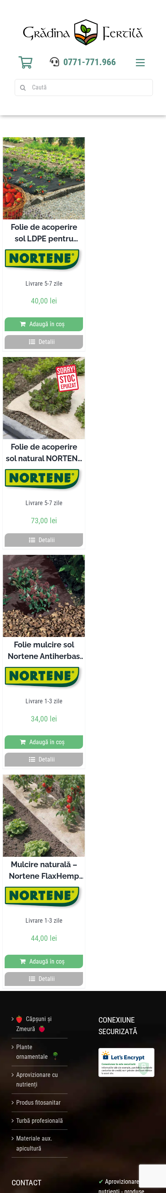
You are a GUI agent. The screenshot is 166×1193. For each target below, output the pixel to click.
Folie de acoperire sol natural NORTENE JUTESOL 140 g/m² (44, 458)
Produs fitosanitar (38, 1102)
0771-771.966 (89, 62)
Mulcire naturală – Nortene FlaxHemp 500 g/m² (44, 876)
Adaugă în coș (46, 324)
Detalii (47, 341)
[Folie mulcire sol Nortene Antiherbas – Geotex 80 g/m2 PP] (44, 596)
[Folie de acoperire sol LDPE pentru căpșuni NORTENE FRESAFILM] (44, 178)
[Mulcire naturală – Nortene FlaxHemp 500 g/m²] (44, 816)
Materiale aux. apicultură (34, 1143)
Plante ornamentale (32, 1052)
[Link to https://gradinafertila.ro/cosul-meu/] (25, 62)
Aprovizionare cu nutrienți (37, 1080)
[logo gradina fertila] (83, 22)
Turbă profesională (39, 1120)
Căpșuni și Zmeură (34, 1024)
